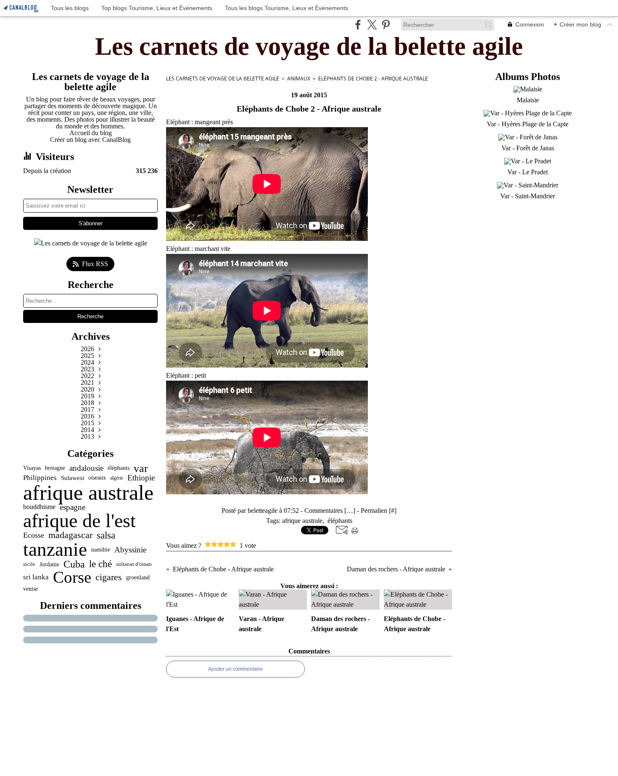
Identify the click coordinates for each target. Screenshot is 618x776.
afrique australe (88, 492)
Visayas (32, 468)
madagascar (70, 535)
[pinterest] (385, 24)
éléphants (118, 468)
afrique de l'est (79, 521)
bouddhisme (39, 507)
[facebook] (358, 24)
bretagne (55, 468)
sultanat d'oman (134, 564)
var (141, 468)
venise (30, 589)
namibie (100, 549)
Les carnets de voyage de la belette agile (222, 78)
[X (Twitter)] (372, 24)
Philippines (40, 478)
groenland (138, 577)
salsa (106, 535)
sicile (29, 564)
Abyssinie (130, 550)
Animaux (298, 78)
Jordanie (49, 564)
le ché (100, 564)
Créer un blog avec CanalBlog (90, 139)
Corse (72, 577)
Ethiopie (141, 478)
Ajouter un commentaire (235, 669)
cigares (108, 577)
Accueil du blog (90, 132)
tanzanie (55, 549)
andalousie (86, 468)
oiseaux (97, 478)
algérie (116, 477)
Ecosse (33, 535)
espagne (72, 507)
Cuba (74, 564)
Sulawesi (72, 478)
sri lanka (36, 577)
